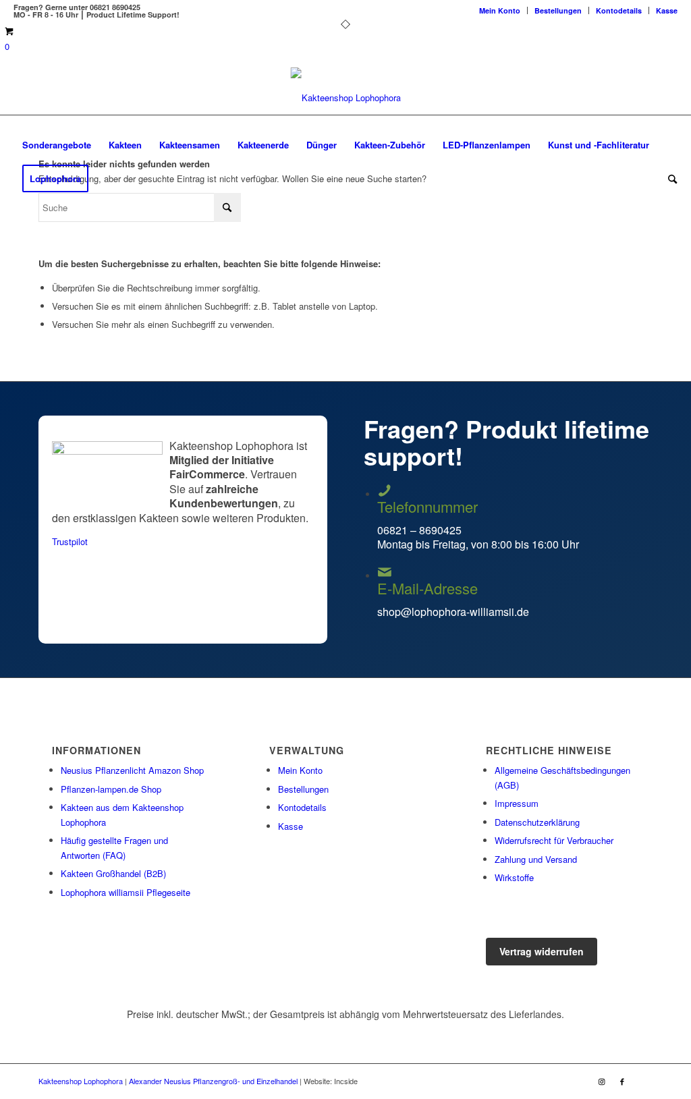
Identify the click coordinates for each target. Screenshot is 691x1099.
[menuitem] (500, 10)
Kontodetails (619, 10)
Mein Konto (499, 10)
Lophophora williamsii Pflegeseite (125, 892)
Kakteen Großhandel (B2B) (113, 873)
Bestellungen (558, 10)
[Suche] (668, 179)
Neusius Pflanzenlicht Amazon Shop (132, 770)
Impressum (516, 803)
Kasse (667, 10)
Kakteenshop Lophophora (80, 1080)
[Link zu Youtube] (642, 1081)
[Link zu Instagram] (602, 1081)
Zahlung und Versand (536, 859)
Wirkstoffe (514, 877)
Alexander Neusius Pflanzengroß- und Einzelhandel (213, 1080)
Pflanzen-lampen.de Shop (111, 789)
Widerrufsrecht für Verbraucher (554, 840)
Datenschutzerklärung (537, 822)
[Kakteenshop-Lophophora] (346, 97)
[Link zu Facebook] (622, 1081)
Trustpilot (70, 541)
